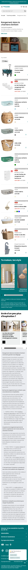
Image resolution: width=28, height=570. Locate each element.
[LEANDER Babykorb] (7, 220)
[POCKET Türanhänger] (7, 248)
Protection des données (7, 558)
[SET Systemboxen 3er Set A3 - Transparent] (15, 94)
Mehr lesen (4, 33)
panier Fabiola (19, 447)
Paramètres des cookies (20, 561)
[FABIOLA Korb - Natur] (15, 122)
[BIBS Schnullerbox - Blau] (19, 211)
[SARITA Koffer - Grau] (15, 135)
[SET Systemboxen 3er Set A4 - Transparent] (15, 183)
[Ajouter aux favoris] (26, 134)
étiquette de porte (20, 244)
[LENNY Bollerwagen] (7, 70)
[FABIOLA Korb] (7, 117)
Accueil (3, 15)
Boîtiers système (19, 83)
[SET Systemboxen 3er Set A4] (7, 176)
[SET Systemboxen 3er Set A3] (7, 87)
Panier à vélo (18, 232)
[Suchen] (25, 11)
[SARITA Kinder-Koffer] (7, 103)
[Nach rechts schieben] (25, 295)
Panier (16, 115)
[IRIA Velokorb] (7, 234)
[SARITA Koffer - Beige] (15, 196)
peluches (6, 507)
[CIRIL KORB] (7, 145)
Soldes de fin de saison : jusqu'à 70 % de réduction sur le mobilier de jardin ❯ (14, 2)
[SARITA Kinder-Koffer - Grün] (15, 164)
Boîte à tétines (18, 204)
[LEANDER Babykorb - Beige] (15, 224)
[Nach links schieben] (1, 295)
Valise (16, 100)
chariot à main (19, 68)
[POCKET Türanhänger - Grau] (15, 253)
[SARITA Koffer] (7, 131)
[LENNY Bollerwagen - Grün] (15, 75)
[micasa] (7, 6)
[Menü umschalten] (2, 6)
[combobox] (14, 11)
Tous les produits (11, 15)
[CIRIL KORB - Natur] (15, 148)
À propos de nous (5, 561)
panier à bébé (18, 218)
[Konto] (26, 7)
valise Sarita (18, 487)
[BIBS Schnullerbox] (7, 206)
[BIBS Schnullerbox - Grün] (17, 211)
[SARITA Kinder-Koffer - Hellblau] (15, 109)
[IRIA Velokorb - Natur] (15, 239)
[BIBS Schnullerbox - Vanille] (15, 211)
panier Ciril (18, 457)
